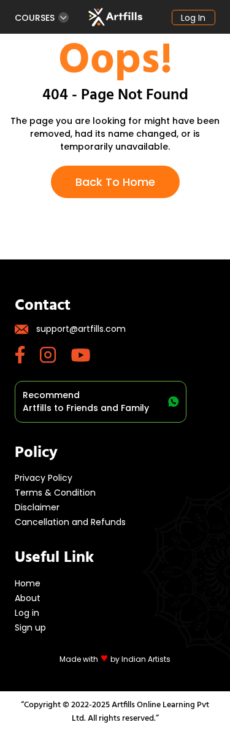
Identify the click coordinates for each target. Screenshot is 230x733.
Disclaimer (37, 507)
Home (27, 583)
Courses (35, 17)
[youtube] (88, 355)
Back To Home (115, 182)
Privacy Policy (43, 478)
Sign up (30, 627)
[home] (115, 17)
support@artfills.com (81, 329)
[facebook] (27, 355)
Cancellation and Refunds (70, 522)
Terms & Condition (55, 492)
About (27, 598)
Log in (193, 18)
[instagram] (55, 355)
